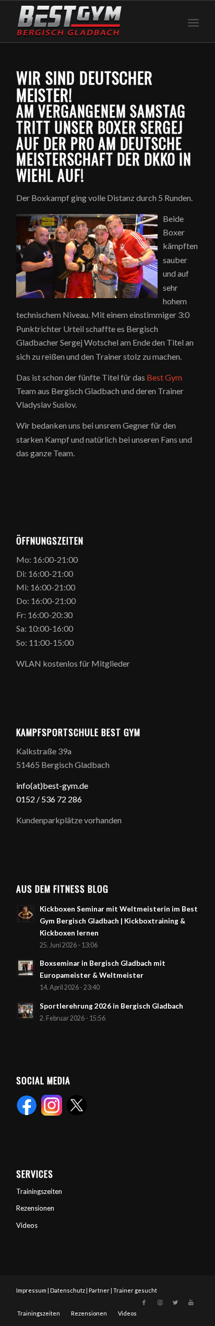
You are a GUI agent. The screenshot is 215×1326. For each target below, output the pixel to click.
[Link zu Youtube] (191, 1302)
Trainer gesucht (135, 1290)
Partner (99, 1290)
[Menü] (193, 21)
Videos (27, 1225)
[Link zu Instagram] (160, 1302)
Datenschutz (67, 1290)
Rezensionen (35, 1208)
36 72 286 (64, 799)
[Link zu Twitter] (175, 1302)
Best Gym (164, 377)
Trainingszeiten (39, 1191)
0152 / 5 (31, 799)
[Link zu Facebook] (144, 1302)
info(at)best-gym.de (52, 785)
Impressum (31, 1290)
